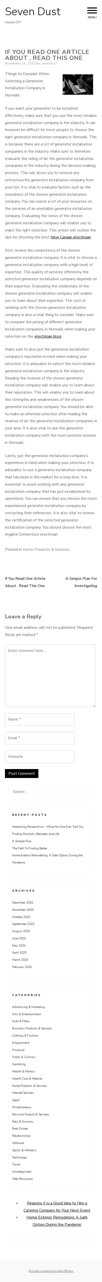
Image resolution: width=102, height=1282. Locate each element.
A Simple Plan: (22, 841)
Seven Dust (32, 11)
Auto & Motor (21, 1021)
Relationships (21, 1136)
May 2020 (19, 946)
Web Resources (22, 1179)
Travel (16, 1164)
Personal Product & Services (30, 1114)
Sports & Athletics (24, 1150)
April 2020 (19, 953)
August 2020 (21, 931)
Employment (20, 1043)
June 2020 (19, 938)
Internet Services (23, 1093)
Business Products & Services (32, 1028)
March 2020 (20, 960)
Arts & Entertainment (26, 1014)
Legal (16, 1100)
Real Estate (20, 1129)
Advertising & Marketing (28, 1007)
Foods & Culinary (23, 1057)
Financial (18, 1050)
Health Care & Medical (27, 1079)
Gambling (19, 1064)
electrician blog (48, 336)
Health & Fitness (23, 1071)
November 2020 (22, 910)
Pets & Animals (23, 1122)
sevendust (49, 63)
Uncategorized (21, 1172)
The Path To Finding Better (29, 848)
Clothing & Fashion (25, 1036)
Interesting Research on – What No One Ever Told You (47, 827)
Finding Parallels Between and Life (35, 834)
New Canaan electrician (71, 237)
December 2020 (22, 903)
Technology (19, 1157)
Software (18, 1143)
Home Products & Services (46, 549)
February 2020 (22, 967)
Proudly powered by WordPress (51, 1271)
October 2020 (21, 917)
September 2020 (23, 924)
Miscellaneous (22, 1107)
